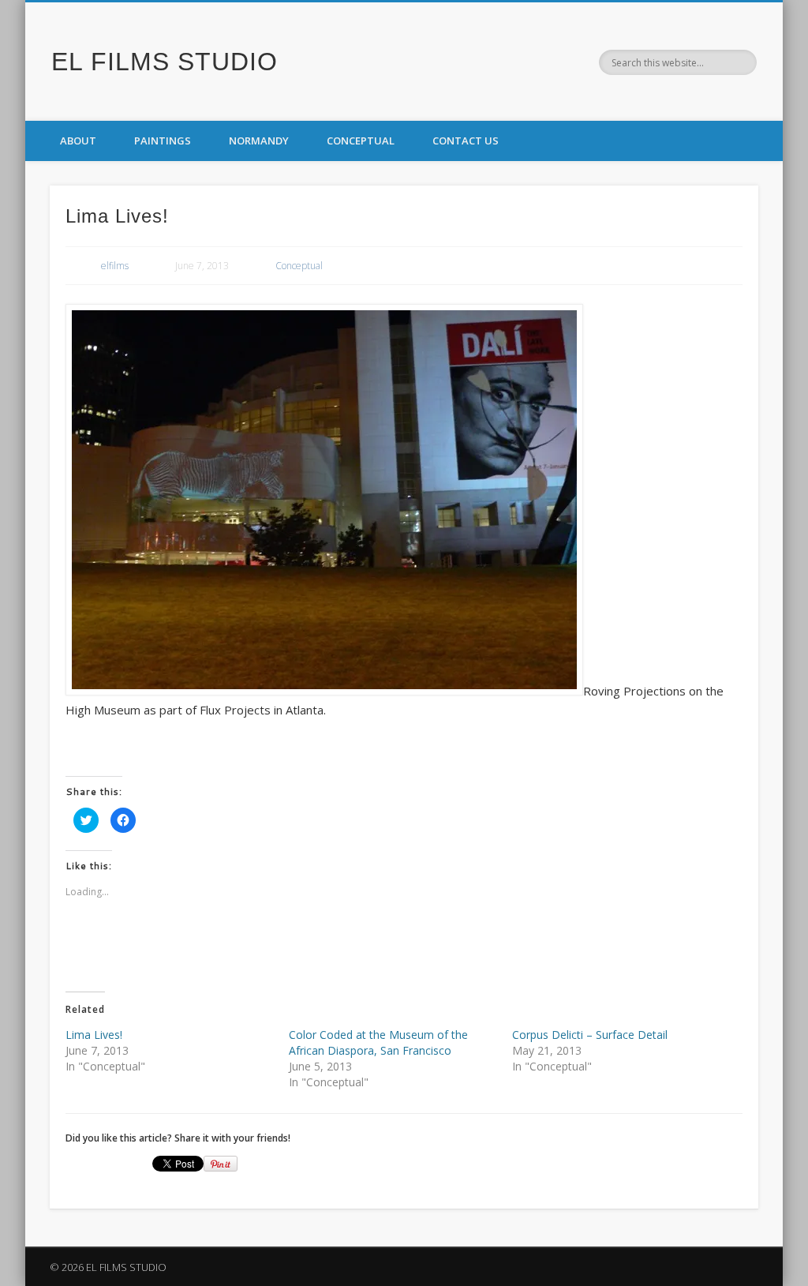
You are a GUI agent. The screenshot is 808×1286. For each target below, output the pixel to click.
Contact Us (465, 140)
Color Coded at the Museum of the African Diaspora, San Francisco (378, 1042)
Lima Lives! (93, 1034)
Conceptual (361, 140)
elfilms (115, 265)
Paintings (162, 140)
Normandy (259, 140)
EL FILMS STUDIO (164, 61)
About (78, 140)
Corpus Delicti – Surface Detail (590, 1034)
